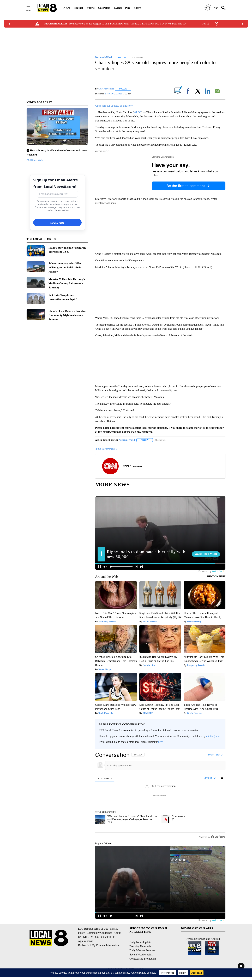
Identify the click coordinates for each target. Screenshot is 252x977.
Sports (90, 7)
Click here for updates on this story (114, 105)
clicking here (213, 736)
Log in (211, 755)
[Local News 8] (47, 8)
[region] (160, 795)
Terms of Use (100, 928)
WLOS (137, 112)
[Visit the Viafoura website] (218, 836)
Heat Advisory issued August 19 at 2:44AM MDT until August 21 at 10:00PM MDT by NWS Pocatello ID (127, 23)
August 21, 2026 (35, 160)
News (66, 7)
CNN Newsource (106, 88)
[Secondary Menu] (31, 8)
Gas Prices (104, 7)
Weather (78, 7)
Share (137, 7)
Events (118, 7)
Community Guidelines (99, 932)
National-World (127, 440)
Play (127, 7)
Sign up (219, 755)
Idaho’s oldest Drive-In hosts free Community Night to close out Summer (68, 315)
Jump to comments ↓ (106, 448)
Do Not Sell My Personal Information (98, 945)
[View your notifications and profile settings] (222, 778)
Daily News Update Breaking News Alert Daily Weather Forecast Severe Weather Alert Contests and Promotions (142, 950)
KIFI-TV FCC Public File (97, 936)
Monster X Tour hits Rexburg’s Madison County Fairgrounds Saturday (67, 283)
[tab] (104, 778)
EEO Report (85, 928)
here (160, 741)
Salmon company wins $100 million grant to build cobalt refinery (65, 267)
